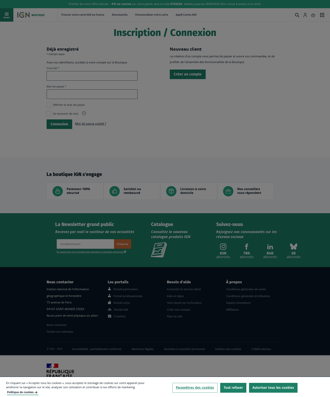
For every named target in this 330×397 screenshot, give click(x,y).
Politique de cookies (20, 392)
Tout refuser (233, 388)
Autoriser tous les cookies (273, 388)
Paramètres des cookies (195, 388)
